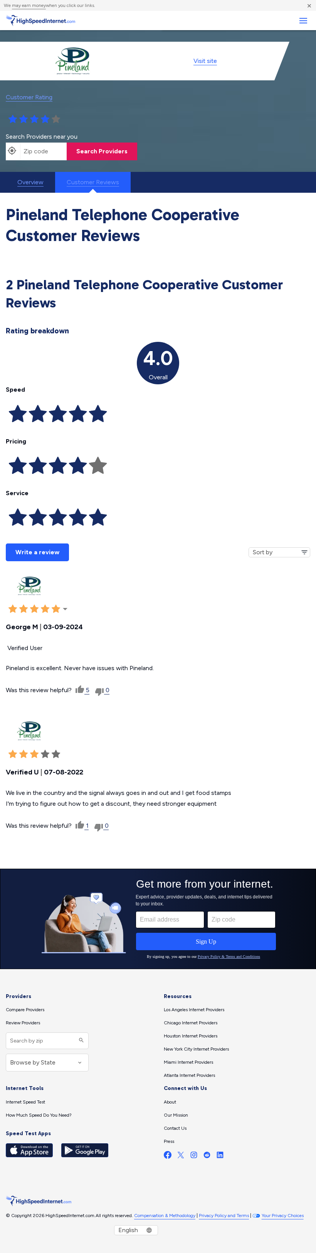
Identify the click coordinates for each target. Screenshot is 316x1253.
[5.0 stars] (55, 119)
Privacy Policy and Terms (224, 1215)
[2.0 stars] (23, 119)
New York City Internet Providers (196, 1049)
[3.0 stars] (34, 119)
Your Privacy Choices (283, 1215)
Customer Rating (29, 97)
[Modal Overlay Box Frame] (158, 919)
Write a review (37, 552)
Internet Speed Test (25, 1102)
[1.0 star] (12, 119)
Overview (30, 182)
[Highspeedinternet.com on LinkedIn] (220, 1156)
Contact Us (175, 1128)
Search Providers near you (41, 136)
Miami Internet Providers (188, 1062)
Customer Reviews (93, 182)
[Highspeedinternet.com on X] (181, 1156)
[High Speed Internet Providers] (40, 20)
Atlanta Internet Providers (189, 1075)
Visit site (205, 61)
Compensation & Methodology (164, 1215)
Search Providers (102, 151)
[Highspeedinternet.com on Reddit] (207, 1156)
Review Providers (23, 1022)
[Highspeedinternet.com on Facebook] (167, 1156)
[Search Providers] (80, 1041)
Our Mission (176, 1115)
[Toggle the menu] (303, 21)
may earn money (29, 5)
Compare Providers (25, 1009)
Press (169, 1141)
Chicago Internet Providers (190, 1022)
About (170, 1102)
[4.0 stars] (45, 119)
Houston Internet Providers (190, 1036)
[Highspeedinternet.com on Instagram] (194, 1156)
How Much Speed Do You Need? (39, 1115)
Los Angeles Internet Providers (194, 1009)
